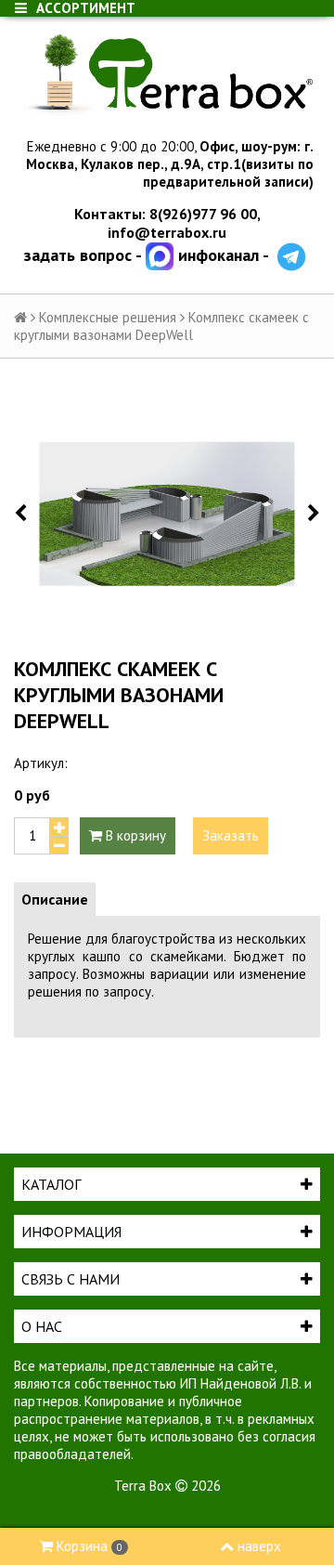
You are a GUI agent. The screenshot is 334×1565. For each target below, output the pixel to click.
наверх (259, 1546)
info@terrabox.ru (167, 232)
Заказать (230, 835)
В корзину (134, 835)
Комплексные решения (107, 317)
